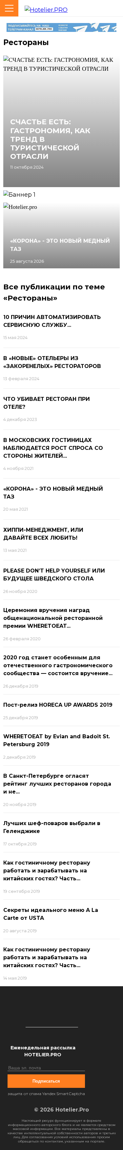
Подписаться (46, 1081)
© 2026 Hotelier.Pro (61, 1110)
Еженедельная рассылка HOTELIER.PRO (42, 1051)
